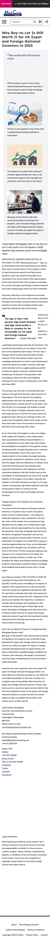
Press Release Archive (29, 924)
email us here (8, 758)
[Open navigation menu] (4, 21)
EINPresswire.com (29, 262)
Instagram (6, 775)
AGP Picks (6, 4)
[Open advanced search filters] (40, 21)
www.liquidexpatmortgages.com (16, 727)
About (14, 924)
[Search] (34, 21)
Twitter (5, 768)
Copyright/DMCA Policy (12, 935)
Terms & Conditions (35, 930)
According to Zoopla (11, 577)
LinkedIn (6, 771)
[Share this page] (46, 21)
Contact (44, 935)
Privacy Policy (32, 935)
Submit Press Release (15, 930)
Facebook (6, 765)
